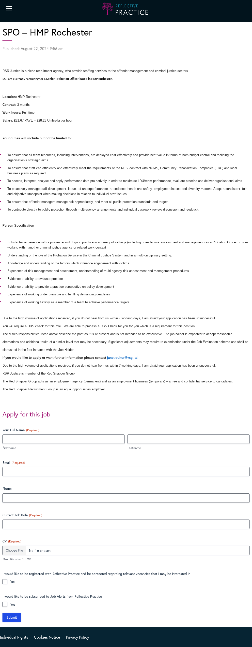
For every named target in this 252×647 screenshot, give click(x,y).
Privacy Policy (77, 637)
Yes (12, 581)
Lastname (134, 448)
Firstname (9, 448)
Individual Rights (14, 637)
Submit (12, 617)
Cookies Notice (47, 637)
